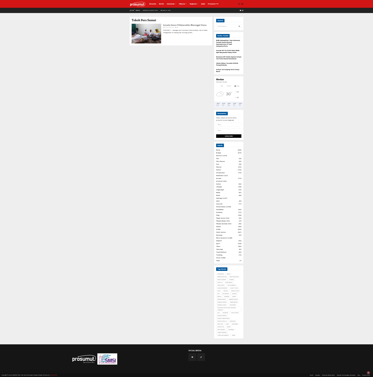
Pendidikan (220, 209)
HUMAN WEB (53, 375)
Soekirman (235, 324)
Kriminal (219, 181)
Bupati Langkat (221, 279)
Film (217, 158)
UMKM (233, 335)
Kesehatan (219, 175)
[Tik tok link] (242, 10)
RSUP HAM (220, 324)
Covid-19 (219, 282)
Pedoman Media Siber (328, 375)
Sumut (229, 326)
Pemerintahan (221, 207)
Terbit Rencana (222, 332)
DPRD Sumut (220, 285)
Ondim (234, 296)
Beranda (152, 4)
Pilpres (218, 226)
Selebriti (219, 241)
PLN (218, 312)
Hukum (218, 170)
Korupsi (218, 178)
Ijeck (218, 290)
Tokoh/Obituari (221, 252)
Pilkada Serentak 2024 (223, 224)
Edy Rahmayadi (232, 285)
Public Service (221, 232)
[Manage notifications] (368, 372)
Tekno (218, 246)
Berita (161, 4)
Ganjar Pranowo (222, 288)
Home (311, 375)
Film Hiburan (220, 161)
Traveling (219, 255)
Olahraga (219, 198)
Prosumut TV (213, 4)
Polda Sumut (235, 312)
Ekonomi (219, 155)
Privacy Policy (366, 375)
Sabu (227, 324)
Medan (219, 296)
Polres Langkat (222, 315)
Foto (217, 164)
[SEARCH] (239, 26)
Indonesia (170, 4)
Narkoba (226, 296)
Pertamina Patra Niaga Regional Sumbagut (226, 308)
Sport (218, 243)
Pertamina (233, 304)
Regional (193, 4)
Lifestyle (219, 187)
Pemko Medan (234, 302)
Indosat (225, 290)
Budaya (218, 153)
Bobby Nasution (222, 276)
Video (218, 260)
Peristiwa (219, 212)
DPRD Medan (228, 282)
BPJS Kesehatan (234, 276)
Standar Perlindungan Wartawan (346, 375)
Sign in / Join (166, 10)
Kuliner (218, 184)
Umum (218, 258)
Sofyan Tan (220, 326)
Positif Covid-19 (222, 321)
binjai (228, 273)
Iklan (358, 375)
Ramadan (219, 235)
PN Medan (225, 312)
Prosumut (233, 321)
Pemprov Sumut (222, 304)
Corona (231, 279)
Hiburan (182, 4)
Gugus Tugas (234, 288)
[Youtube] (192, 357)
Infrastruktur (220, 172)
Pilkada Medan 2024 (223, 221)
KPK (218, 293)
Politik (218, 229)
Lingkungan (220, 189)
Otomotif (219, 204)
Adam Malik (220, 273)
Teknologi (219, 249)
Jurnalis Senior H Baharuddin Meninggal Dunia (185, 25)
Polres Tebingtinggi (223, 318)
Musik (218, 195)
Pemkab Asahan (233, 299)
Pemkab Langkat (222, 302)
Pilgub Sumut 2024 (222, 218)
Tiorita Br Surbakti (223, 335)
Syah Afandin (221, 329)
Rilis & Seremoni (221, 238)
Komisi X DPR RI (235, 290)
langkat (234, 293)
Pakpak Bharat (221, 299)
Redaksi (317, 375)
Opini (203, 4)
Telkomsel (231, 329)
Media (218, 192)
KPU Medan (226, 293)
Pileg (217, 215)
